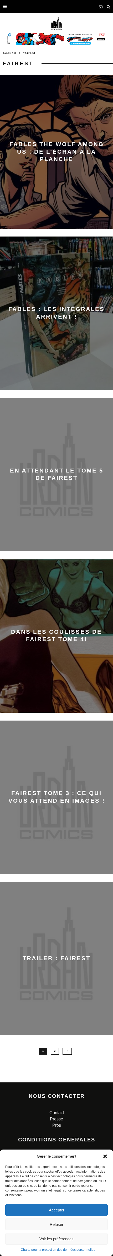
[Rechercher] (108, 6)
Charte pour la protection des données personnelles (58, 1250)
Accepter (56, 1210)
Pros (56, 1125)
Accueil (10, 53)
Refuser (56, 1224)
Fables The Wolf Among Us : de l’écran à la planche (56, 151)
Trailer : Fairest (56, 958)
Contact (56, 1112)
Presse (56, 1119)
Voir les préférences (56, 1239)
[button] (105, 1156)
